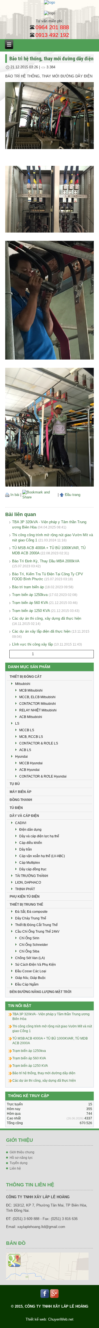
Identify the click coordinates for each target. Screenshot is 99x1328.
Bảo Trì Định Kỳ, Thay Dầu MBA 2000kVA (45, 561)
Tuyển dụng (19, 1163)
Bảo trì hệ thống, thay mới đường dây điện (43, 1073)
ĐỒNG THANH (21, 800)
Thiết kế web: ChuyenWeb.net (49, 1319)
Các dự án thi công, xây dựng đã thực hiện (46, 618)
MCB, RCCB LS (31, 737)
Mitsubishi (22, 684)
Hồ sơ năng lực (21, 1158)
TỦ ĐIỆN (16, 808)
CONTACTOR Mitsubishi (37, 704)
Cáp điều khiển (30, 843)
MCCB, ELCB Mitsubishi (37, 697)
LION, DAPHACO (28, 882)
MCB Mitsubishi (31, 690)
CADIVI (20, 823)
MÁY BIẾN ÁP (20, 792)
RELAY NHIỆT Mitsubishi (38, 710)
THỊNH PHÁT (25, 889)
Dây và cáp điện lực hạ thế (39, 836)
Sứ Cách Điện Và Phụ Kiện (35, 965)
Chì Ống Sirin (29, 938)
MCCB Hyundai (31, 763)
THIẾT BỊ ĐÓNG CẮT (26, 677)
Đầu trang (72, 495)
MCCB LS (26, 730)
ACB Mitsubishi (30, 717)
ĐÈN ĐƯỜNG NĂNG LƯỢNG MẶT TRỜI (40, 992)
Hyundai (21, 757)
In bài (14, 495)
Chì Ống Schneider (33, 945)
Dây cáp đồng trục (32, 869)
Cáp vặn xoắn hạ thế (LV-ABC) (42, 856)
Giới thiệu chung (22, 1152)
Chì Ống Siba (29, 951)
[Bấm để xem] (47, 1266)
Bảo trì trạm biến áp (28, 587)
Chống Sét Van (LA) (30, 958)
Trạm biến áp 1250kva (30, 595)
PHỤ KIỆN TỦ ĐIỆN (25, 896)
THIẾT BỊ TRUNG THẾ (26, 904)
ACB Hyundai (29, 770)
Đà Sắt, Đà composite (31, 912)
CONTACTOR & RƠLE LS (38, 743)
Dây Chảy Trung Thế (30, 918)
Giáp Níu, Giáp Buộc (30, 978)
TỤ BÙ (15, 784)
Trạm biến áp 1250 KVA (31, 611)
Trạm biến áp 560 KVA (30, 603)
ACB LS (25, 750)
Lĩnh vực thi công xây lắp (32, 644)
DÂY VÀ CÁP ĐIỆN (24, 816)
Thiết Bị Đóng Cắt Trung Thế (36, 925)
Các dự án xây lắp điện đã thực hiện (41, 631)
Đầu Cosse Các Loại (30, 971)
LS (17, 723)
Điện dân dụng (30, 830)
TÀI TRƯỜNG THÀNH (31, 876)
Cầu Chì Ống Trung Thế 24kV (37, 931)
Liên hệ (15, 1168)
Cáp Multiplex (29, 863)
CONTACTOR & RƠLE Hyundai (43, 776)
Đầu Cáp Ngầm (26, 984)
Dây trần (25, 849)
